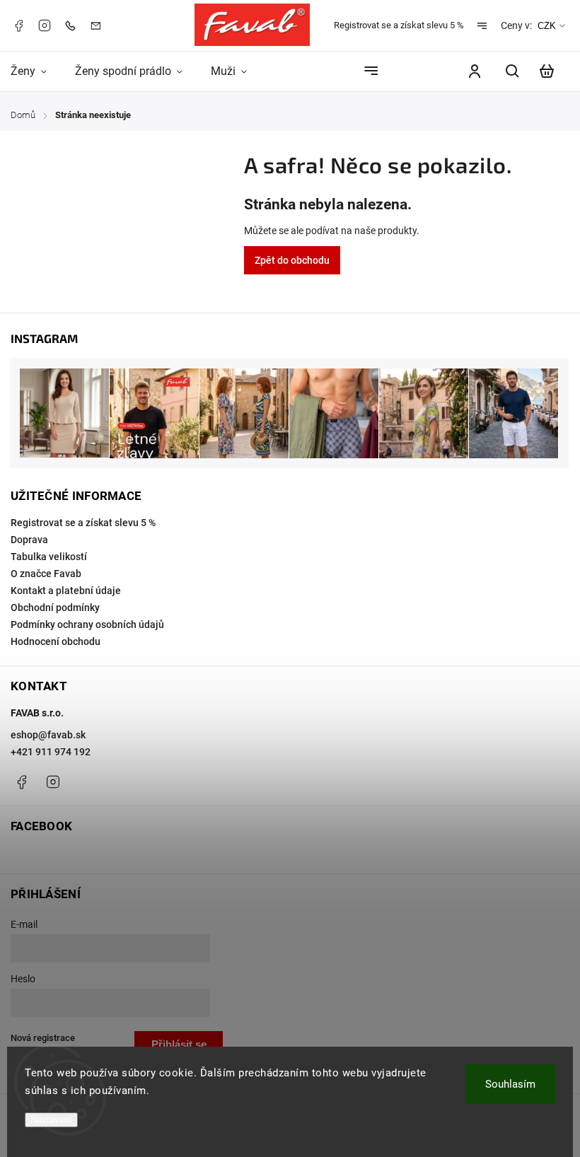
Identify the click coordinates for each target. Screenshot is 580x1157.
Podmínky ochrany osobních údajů (87, 624)
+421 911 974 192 (51, 751)
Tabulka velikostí (49, 556)
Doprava (29, 539)
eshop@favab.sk (48, 734)
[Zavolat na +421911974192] (73, 25)
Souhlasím (510, 1084)
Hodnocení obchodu (55, 641)
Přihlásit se (179, 1044)
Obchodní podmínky (55, 607)
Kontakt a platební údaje (66, 590)
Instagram (44, 25)
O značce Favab (46, 573)
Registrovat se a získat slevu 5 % (399, 25)
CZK (547, 26)
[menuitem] (36, 71)
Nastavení (51, 1120)
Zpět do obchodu (292, 260)
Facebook (18, 25)
